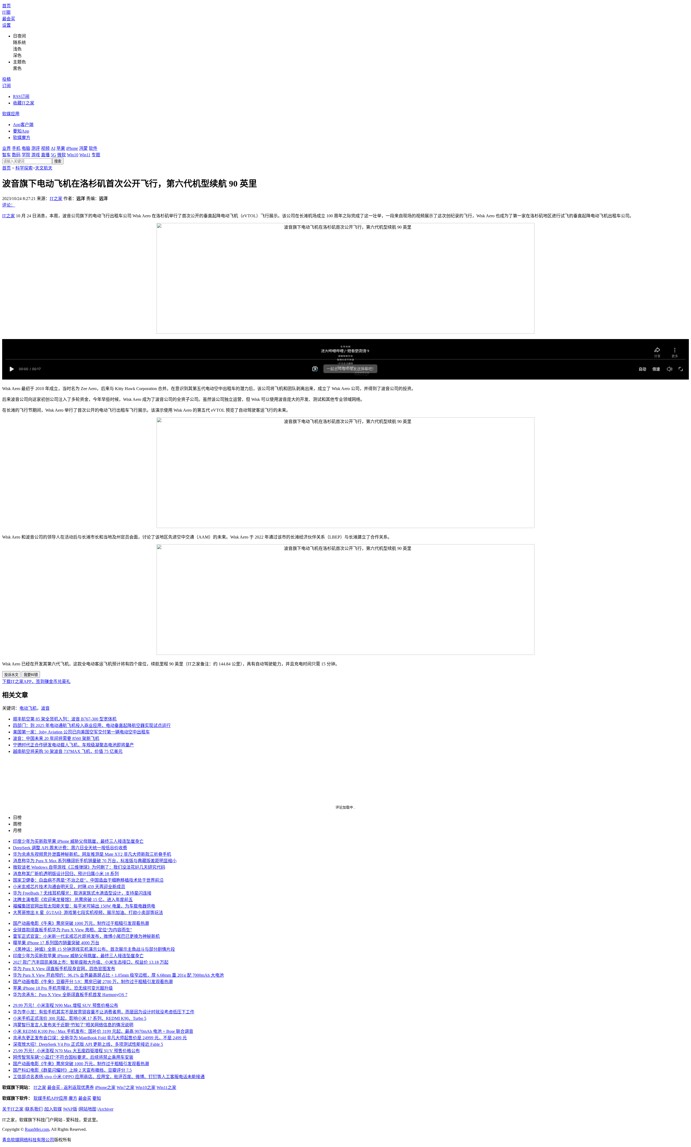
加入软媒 (53, 1109)
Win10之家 (145, 1087)
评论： (8, 205)
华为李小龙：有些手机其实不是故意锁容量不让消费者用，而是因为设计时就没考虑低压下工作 (103, 1012)
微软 (61, 155)
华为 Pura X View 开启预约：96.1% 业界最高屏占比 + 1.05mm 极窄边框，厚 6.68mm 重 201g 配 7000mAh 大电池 (118, 975)
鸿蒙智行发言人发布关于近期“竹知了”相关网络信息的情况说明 (73, 1025)
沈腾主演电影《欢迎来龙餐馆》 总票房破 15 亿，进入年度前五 (73, 899)
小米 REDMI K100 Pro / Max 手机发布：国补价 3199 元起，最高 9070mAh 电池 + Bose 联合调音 (103, 1031)
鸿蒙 (83, 148)
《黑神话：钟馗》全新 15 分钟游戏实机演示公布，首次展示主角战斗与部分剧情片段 (94, 949)
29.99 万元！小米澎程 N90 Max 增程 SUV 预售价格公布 (65, 1005)
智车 (6, 155)
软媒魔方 (21, 137)
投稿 (6, 79)
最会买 (8, 18)
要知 (96, 1098)
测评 (35, 148)
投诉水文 (11, 675)
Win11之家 (166, 1087)
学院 (26, 155)
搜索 (57, 161)
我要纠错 (31, 675)
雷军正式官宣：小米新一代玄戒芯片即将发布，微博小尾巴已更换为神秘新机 (86, 936)
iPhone (72, 148)
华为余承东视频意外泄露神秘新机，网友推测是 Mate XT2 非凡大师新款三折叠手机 (92, 854)
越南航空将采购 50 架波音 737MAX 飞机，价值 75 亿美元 (68, 751)
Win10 (72, 155)
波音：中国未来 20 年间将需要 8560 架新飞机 (56, 738)
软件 (93, 148)
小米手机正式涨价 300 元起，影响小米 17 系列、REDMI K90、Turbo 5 (79, 1018)
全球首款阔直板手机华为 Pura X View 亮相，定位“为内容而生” (72, 930)
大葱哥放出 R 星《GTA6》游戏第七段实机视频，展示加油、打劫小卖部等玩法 (88, 912)
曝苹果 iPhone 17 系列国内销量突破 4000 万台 (56, 942)
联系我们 (34, 1109)
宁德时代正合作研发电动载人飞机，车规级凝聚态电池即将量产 (73, 745)
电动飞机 (28, 708)
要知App (21, 131)
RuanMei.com (37, 1129)
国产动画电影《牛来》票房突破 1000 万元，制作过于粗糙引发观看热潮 (81, 923)
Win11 (84, 155)
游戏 (35, 155)
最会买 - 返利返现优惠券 (70, 1087)
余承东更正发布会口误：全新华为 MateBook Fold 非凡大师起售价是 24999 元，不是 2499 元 (100, 1038)
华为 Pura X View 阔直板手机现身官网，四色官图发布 (64, 968)
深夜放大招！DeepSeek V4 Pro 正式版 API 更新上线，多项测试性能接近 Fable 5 (88, 1044)
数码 (16, 155)
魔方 (73, 1098)
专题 (96, 155)
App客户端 (23, 124)
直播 (45, 155)
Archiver (105, 1109)
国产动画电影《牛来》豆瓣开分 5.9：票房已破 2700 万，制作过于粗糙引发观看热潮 (93, 981)
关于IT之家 (12, 1109)
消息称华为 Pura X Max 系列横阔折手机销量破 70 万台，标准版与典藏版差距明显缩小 (95, 860)
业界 (6, 148)
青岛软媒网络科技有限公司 (28, 1140)
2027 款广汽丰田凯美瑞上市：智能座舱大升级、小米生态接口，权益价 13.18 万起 (90, 962)
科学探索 (24, 168)
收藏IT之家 (23, 103)
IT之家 (56, 198)
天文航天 (43, 168)
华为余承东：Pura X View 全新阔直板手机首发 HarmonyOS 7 (70, 994)
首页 (6, 6)
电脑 (26, 148)
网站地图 (87, 1109)
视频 (45, 148)
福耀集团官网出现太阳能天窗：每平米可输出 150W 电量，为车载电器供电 (84, 906)
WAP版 (70, 1109)
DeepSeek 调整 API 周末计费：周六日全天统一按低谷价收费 (70, 847)
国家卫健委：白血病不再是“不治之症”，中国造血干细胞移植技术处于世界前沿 (88, 880)
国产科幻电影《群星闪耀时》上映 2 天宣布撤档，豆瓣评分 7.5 (72, 1070)
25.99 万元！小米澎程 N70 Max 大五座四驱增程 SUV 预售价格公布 (76, 1050)
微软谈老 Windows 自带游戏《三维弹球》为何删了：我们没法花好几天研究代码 (89, 867)
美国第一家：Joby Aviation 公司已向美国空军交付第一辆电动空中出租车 (81, 732)
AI (53, 148)
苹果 (60, 148)
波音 (45, 708)
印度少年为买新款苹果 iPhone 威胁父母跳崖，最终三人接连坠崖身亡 (78, 841)
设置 (6, 25)
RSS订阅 (21, 96)
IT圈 (6, 12)
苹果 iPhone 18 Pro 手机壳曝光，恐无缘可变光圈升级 (63, 988)
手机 (16, 148)
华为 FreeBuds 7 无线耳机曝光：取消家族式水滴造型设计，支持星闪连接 (82, 893)
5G (53, 155)
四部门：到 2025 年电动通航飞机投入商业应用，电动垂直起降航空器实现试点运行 (92, 725)
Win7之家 (125, 1087)
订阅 (6, 85)
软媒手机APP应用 (50, 1098)
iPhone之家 (105, 1087)
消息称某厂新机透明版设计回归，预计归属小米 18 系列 (66, 873)
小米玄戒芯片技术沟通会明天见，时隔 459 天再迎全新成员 (69, 886)
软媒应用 (10, 113)
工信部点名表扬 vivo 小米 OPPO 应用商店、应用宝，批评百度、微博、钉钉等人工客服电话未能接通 (109, 1076)
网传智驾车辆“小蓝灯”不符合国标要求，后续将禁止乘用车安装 (73, 1057)
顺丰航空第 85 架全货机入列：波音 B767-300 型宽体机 (65, 719)
